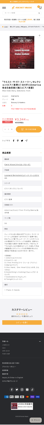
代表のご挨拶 (6, 353)
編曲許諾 (5, 374)
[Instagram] (22, 389)
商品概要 (6, 153)
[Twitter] (22, 141)
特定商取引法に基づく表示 (10, 363)
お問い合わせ (6, 350)
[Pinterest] (18, 141)
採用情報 (5, 370)
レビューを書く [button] (22, 322)
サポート (5, 341)
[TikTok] (32, 389)
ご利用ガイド (6, 345)
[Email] (26, 141)
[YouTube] (27, 389)
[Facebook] (14, 141)
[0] (40, 7)
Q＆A (4, 348)
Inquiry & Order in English (12, 377)
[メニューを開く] (4, 7)
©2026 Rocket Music (22, 416)
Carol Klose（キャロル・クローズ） (18, 164)
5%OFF (7, 122)
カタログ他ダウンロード (10, 381)
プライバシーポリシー (9, 366)
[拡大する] (39, 35)
